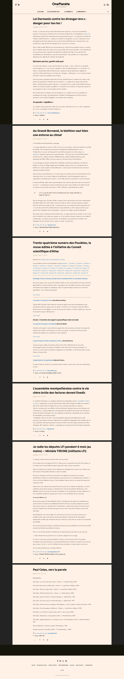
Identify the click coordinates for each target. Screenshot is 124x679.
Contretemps (35, 26)
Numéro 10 (72, 266)
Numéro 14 (46, 268)
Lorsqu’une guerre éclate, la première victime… (47, 341)
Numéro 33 (84, 273)
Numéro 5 (36, 266)
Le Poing (34, 396)
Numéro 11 (80, 266)
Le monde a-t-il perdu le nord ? (42, 300)
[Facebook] (16, 5)
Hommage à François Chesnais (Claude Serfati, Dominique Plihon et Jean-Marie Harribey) (60, 278)
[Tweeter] (43, 119)
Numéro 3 (80, 263)
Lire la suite (36, 295)
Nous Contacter (79, 665)
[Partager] (47, 119)
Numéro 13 (38, 268)
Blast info (35, 573)
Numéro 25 (76, 271)
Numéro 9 (65, 266)
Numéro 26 (84, 271)
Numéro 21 (44, 271)
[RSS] (18, 5)
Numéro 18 (77, 268)
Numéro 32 (76, 273)
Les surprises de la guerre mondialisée (44, 324)
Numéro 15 (54, 268)
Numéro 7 (51, 266)
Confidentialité (88, 665)
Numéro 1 (65, 263)
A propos (72, 665)
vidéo (55, 413)
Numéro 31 (68, 273)
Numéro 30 (60, 273)
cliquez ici (86, 34)
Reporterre (39, 138)
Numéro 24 (68, 271)
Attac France (35, 255)
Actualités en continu (42, 665)
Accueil (41, 11)
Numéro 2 (72, 263)
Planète (40, 26)
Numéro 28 (44, 273)
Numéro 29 (52, 273)
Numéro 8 (58, 266)
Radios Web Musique (63, 665)
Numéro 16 (62, 268)
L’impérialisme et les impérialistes (43, 360)
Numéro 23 (60, 271)
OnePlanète (61, 4)
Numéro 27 (36, 273)
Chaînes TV (69, 11)
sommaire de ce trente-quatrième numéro (53, 260)
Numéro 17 (70, 268)
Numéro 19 (85, 268)
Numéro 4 (87, 263)
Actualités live (54, 11)
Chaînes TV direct (53, 665)
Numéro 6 (43, 266)
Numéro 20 (36, 271)
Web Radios (81, 11)
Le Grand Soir (35, 454)
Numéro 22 (52, 271)
